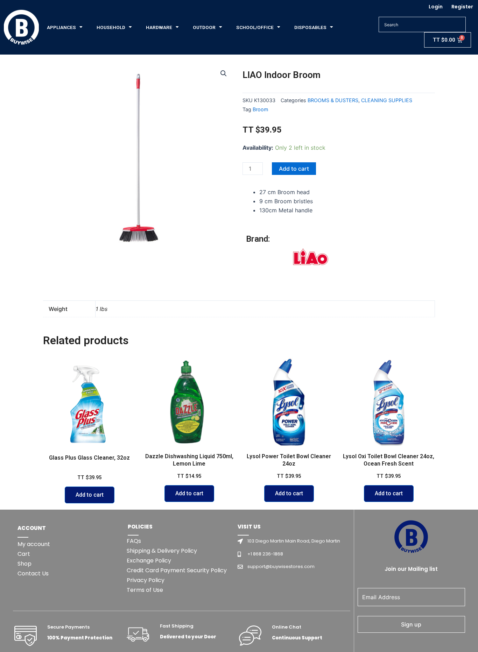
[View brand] (310, 259)
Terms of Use (145, 590)
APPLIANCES (61, 27)
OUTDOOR (204, 27)
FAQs (134, 541)
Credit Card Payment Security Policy (177, 570)
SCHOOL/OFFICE (255, 27)
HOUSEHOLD (111, 27)
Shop (24, 564)
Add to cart (294, 168)
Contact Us (33, 573)
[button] (223, 73)
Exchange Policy (149, 561)
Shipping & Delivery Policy (162, 551)
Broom (260, 109)
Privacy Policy (145, 580)
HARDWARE (159, 27)
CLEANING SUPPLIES (386, 100)
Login (436, 6)
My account (33, 544)
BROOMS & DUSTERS (333, 100)
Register (462, 6)
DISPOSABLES (310, 27)
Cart (23, 554)
